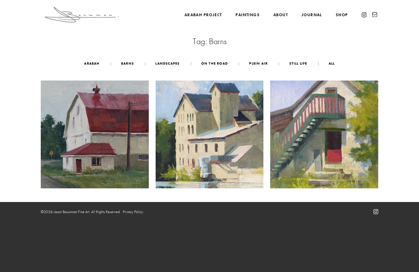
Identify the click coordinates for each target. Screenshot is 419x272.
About (280, 14)
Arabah (91, 63)
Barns (127, 63)
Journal (312, 14)
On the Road (214, 63)
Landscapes (167, 63)
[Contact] (374, 14)
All (332, 63)
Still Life (298, 63)
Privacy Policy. (133, 211)
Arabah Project (203, 14)
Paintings (247, 14)
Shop (342, 14)
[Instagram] (364, 15)
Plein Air (258, 63)
